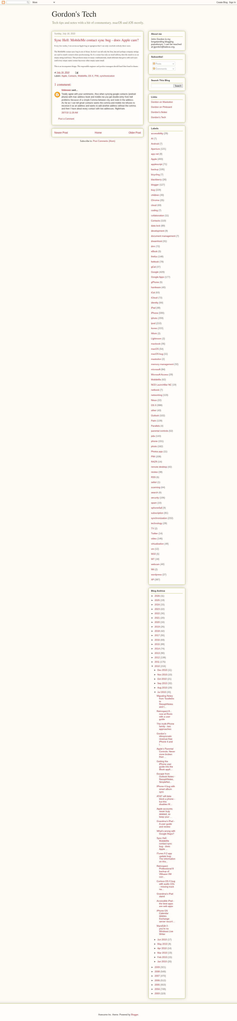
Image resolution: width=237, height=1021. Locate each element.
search (154, 492)
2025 (157, 600)
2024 (157, 604)
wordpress (156, 574)
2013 (157, 653)
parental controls (159, 431)
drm (153, 246)
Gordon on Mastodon (162, 102)
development (157, 231)
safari (154, 482)
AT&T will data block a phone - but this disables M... (166, 800)
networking (156, 395)
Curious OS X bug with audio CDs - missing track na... (166, 885)
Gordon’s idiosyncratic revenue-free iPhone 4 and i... (165, 739)
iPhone (154, 313)
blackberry (156, 179)
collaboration (157, 215)
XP (152, 579)
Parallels (155, 426)
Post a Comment (66, 119)
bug (153, 190)
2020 (157, 622)
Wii (152, 569)
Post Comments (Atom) (104, 141)
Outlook (155, 415)
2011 (157, 662)
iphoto (154, 318)
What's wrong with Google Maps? (166, 832)
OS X (90, 76)
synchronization (107, 76)
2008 (157, 971)
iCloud (154, 297)
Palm (153, 420)
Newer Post (61, 132)
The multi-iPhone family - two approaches (165, 726)
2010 (157, 666)
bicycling (155, 174)
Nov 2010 (162, 674)
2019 (157, 626)
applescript (156, 164)
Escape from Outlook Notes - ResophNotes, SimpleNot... (166, 777)
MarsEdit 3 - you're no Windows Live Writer (165, 930)
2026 (157, 596)
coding (154, 210)
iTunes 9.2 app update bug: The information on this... (166, 857)
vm (152, 549)
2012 (157, 657)
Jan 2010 (162, 961)
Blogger (134, 1014)
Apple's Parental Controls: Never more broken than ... (166, 752)
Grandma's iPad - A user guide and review (166, 824)
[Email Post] (76, 72)
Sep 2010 (162, 683)
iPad (153, 307)
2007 (157, 976)
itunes (154, 328)
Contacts (72, 76)
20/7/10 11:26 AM (70, 112)
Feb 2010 (162, 957)
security (155, 497)
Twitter (154, 533)
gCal (153, 266)
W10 (153, 554)
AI (152, 138)
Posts (158, 63)
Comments (161, 68)
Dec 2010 (162, 670)
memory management (162, 364)
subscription (157, 513)
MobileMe (82, 76)
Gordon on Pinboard (161, 107)
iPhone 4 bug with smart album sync (166, 789)
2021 (157, 617)
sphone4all (156, 507)
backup (154, 169)
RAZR (154, 461)
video (154, 538)
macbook (155, 343)
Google (154, 272)
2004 (157, 989)
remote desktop (159, 466)
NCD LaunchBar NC (161, 384)
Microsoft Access (159, 374)
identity (154, 302)
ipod (153, 323)
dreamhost (156, 241)
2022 (157, 613)
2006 (157, 980)
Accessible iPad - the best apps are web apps (165, 904)
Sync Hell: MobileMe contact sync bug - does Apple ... (164, 843)
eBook (154, 251)
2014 (157, 648)
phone (154, 441)
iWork (154, 333)
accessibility (157, 133)
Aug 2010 (162, 687)
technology (156, 523)
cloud (154, 205)
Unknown (66, 90)
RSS (153, 477)
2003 (157, 993)
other (153, 410)
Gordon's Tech (74, 13)
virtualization (157, 543)
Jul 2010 (162, 692)
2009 (157, 967)
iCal (153, 292)
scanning (155, 487)
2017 (157, 635)
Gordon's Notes (159, 112)
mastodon (156, 359)
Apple (64, 76)
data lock (155, 225)
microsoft (155, 369)
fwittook (155, 261)
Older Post (135, 132)
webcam (155, 564)
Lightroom (156, 338)
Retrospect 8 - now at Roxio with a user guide (164, 715)
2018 (157, 631)
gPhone (155, 282)
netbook (155, 390)
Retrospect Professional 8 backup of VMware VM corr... (165, 871)
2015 (157, 644)
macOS (155, 349)
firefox (154, 256)
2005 (157, 984)
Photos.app (157, 451)
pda (153, 436)
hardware (156, 287)
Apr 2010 (162, 948)
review (154, 472)
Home (98, 132)
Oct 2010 (162, 679)
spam (154, 502)
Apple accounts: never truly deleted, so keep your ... (165, 812)
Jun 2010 (162, 939)
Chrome (155, 200)
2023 (157, 609)
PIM (97, 76)
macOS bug (157, 354)
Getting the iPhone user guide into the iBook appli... (165, 765)
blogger (155, 184)
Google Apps (157, 277)
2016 (157, 640)
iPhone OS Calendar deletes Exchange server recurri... (166, 916)
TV (152, 528)
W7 (152, 559)
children (155, 195)
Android (155, 143)
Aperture (155, 149)
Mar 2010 (162, 952)
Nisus (154, 400)
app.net (155, 154)
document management (163, 236)
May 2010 (162, 944)
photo (154, 446)
